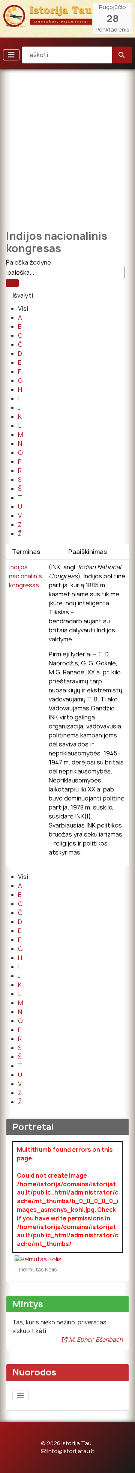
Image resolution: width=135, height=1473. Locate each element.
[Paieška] (12, 283)
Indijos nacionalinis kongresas (25, 576)
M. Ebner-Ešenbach (95, 1340)
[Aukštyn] (122, 1459)
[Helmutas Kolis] (38, 1259)
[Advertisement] (67, 144)
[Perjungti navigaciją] (11, 54)
